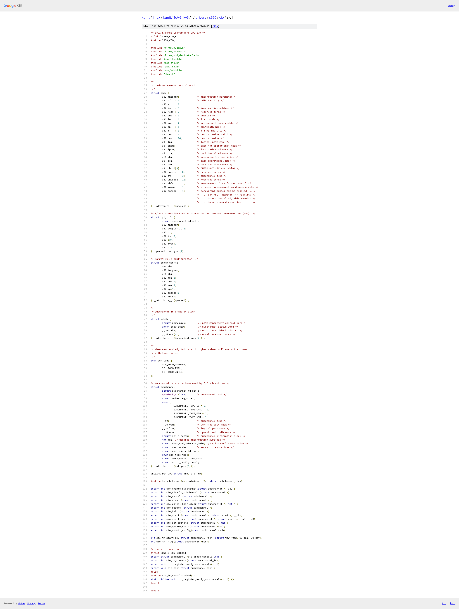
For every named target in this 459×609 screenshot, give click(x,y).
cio (221, 17)
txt (444, 603)
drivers (200, 17)
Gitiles (21, 603)
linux (156, 17)
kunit (146, 17)
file (215, 26)
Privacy (31, 603)
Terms (41, 603)
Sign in (451, 5)
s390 (212, 17)
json (452, 603)
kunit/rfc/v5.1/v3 (176, 17)
